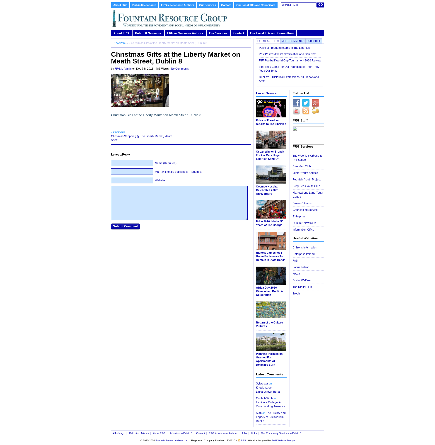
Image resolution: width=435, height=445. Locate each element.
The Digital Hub (302, 287)
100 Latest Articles (139, 433)
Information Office (303, 229)
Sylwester (262, 383)
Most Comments (293, 41)
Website (160, 180)
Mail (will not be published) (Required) (178, 171)
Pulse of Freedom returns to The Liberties (284, 47)
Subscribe (314, 41)
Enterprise (299, 216)
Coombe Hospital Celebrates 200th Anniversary (267, 190)
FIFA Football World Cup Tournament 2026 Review (290, 60)
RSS (243, 440)
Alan (259, 413)
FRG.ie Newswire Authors (177, 5)
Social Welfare (302, 280)
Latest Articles (268, 41)
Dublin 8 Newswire (144, 5)
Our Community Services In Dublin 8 (281, 433)
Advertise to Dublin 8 (180, 433)
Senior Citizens (302, 203)
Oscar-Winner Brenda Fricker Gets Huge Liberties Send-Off (270, 155)
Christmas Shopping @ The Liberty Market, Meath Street (141, 136)
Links (254, 433)
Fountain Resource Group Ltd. (172, 440)
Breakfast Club (302, 166)
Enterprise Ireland (304, 254)
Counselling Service (305, 210)
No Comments (180, 68)
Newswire (120, 43)
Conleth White (264, 398)
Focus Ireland (301, 267)
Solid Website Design (283, 440)
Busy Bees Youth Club (306, 186)
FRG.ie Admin (123, 68)
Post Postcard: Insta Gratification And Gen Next (287, 54)
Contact (226, 5)
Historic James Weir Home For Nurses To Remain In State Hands (270, 256)
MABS (296, 273)
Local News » (266, 93)
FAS (295, 260)
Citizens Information (305, 247)
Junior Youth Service (305, 173)
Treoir (296, 293)
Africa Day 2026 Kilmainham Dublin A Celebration (269, 291)
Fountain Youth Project (307, 179)
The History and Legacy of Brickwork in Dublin (271, 417)
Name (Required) (165, 163)
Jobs (244, 433)
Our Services (207, 5)
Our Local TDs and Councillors (256, 5)
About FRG (120, 5)
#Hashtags (119, 433)
